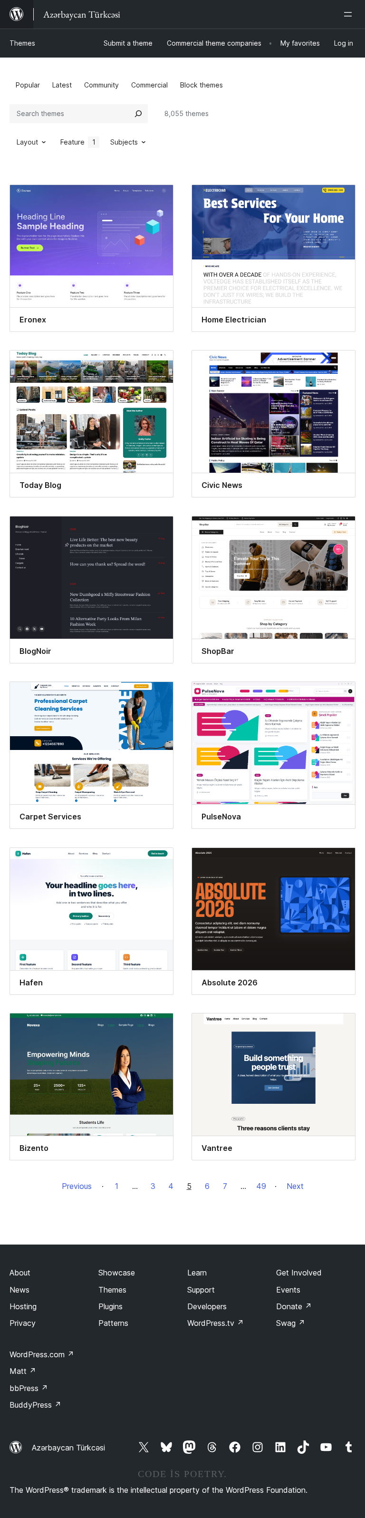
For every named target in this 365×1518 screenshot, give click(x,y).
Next (295, 1186)
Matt (23, 1371)
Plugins (110, 1306)
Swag (290, 1323)
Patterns (113, 1323)
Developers (207, 1306)
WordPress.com (42, 1354)
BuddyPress (35, 1405)
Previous (77, 1186)
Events (288, 1289)
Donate (294, 1306)
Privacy (23, 1323)
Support (201, 1289)
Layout (27, 142)
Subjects (124, 142)
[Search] (138, 113)
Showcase (116, 1272)
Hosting (23, 1306)
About (20, 1272)
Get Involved (299, 1272)
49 (261, 1186)
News (19, 1289)
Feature (78, 142)
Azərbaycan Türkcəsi (68, 1447)
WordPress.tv (215, 1323)
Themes (22, 43)
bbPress (29, 1388)
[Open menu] (350, 14)
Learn (197, 1272)
